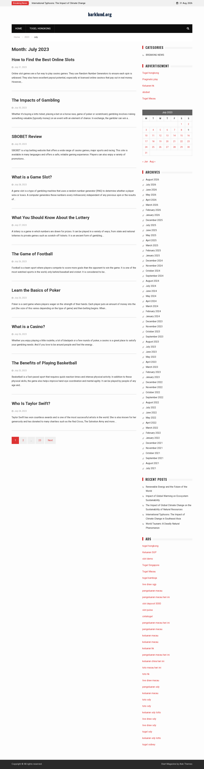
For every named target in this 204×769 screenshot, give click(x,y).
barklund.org (100, 14)
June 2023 (151, 351)
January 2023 (153, 377)
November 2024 (154, 265)
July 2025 (151, 225)
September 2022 (154, 397)
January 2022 (153, 437)
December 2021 (154, 443)
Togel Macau (149, 98)
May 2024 (151, 296)
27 (167, 147)
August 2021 (152, 463)
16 (188, 135)
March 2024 (152, 306)
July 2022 (151, 407)
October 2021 (153, 453)
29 (181, 147)
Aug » (152, 161)
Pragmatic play (150, 79)
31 (146, 153)
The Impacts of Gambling (36, 100)
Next (50, 440)
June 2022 (151, 412)
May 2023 (151, 356)
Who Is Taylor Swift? (31, 403)
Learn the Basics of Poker (36, 290)
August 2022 (152, 402)
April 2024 (151, 301)
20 (167, 141)
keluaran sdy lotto (151, 738)
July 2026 (151, 184)
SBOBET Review (27, 136)
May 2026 (151, 194)
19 (160, 141)
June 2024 (151, 291)
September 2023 (154, 336)
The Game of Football (32, 253)
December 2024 (154, 260)
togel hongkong (150, 545)
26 (160, 147)
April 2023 (151, 362)
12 (160, 135)
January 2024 (153, 316)
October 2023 (153, 331)
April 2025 (151, 240)
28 (174, 147)
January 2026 (153, 215)
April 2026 (151, 199)
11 (153, 135)
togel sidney (148, 744)
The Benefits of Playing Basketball (44, 363)
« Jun (145, 161)
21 (174, 141)
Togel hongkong (40, 28)
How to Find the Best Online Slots (43, 59)
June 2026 (151, 189)
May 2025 (151, 235)
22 (181, 141)
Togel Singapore (150, 565)
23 (40, 440)
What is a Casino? (28, 326)
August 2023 (152, 341)
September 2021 (154, 458)
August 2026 (152, 179)
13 (167, 135)
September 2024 (154, 275)
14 (174, 135)
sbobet (146, 92)
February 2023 (153, 372)
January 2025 (153, 255)
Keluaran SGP (149, 552)
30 (188, 147)
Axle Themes (186, 764)
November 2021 (154, 448)
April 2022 (151, 422)
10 (146, 135)
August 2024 (152, 280)
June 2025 (151, 230)
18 (153, 141)
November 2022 (154, 387)
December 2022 (154, 382)
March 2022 (152, 427)
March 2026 (152, 204)
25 (153, 147)
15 (181, 135)
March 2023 (152, 367)
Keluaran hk (148, 85)
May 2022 (151, 417)
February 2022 (153, 432)
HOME (18, 28)
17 (146, 141)
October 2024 (153, 270)
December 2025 (154, 220)
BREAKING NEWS (155, 54)
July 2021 (151, 468)
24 (146, 147)
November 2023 (154, 326)
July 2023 (151, 346)
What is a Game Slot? (32, 177)
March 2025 (152, 245)
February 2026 (153, 210)
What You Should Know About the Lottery (50, 217)
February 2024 (153, 311)
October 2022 (153, 392)
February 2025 (153, 250)
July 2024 (151, 286)
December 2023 (154, 321)
